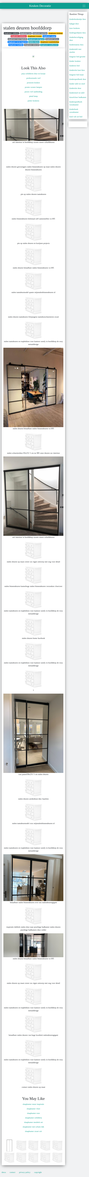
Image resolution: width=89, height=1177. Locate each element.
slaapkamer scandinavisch (49, 45)
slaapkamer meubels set (33, 1122)
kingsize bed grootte (77, 57)
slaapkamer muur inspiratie (17, 39)
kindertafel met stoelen (75, 50)
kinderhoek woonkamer (74, 110)
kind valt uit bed (75, 117)
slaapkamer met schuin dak (33, 1127)
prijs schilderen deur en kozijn (33, 74)
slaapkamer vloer (33, 1109)
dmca (4, 1172)
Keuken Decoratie (40, 6)
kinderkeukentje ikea (77, 19)
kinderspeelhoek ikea (77, 79)
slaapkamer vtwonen (34, 36)
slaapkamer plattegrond (36, 39)
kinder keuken (75, 61)
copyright (38, 1172)
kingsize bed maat (76, 75)
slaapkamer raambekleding (50, 42)
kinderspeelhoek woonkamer (75, 103)
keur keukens (74, 28)
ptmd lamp (33, 96)
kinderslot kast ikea (77, 70)
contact (12, 1172)
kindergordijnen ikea (77, 33)
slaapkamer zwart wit (33, 1131)
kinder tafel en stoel (77, 84)
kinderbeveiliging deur (76, 38)
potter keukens (33, 101)
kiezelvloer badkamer (77, 97)
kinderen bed (74, 66)
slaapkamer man (25, 33)
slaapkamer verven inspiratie (17, 42)
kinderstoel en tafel (76, 93)
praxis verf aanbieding (33, 92)
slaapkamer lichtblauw (18, 36)
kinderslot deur (75, 88)
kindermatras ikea (76, 45)
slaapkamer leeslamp (55, 33)
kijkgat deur (74, 24)
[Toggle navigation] (84, 5)
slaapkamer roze (33, 1113)
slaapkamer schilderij (11, 33)
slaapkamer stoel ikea (40, 33)
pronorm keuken (33, 83)
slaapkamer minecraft (32, 45)
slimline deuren (34, 42)
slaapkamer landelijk (16, 45)
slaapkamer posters (52, 39)
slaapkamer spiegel (49, 36)
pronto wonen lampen (33, 87)
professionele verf (33, 78)
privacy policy (24, 1172)
